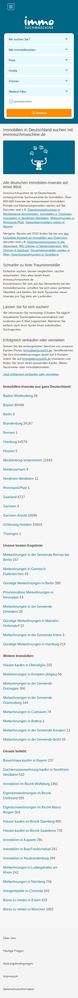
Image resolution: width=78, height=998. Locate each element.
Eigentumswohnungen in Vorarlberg (34, 254)
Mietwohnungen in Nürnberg (24, 881)
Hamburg (10, 442)
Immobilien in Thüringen (56, 214)
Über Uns (9, 938)
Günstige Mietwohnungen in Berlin (28, 583)
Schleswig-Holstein (17, 524)
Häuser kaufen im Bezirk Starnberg (29, 821)
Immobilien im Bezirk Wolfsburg (26, 784)
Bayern (8, 405)
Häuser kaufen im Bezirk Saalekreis (29, 830)
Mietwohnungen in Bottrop (22, 721)
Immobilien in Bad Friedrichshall (27, 849)
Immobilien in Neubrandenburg (26, 858)
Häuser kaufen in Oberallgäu (24, 665)
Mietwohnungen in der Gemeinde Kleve (32, 635)
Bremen (9, 432)
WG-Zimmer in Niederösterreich (40, 246)
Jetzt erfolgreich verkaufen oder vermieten (31, 374)
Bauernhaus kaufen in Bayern (25, 760)
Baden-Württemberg (18, 396)
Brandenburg (12, 423)
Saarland (10, 497)
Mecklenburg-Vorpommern (22, 460)
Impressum (10, 976)
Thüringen (10, 534)
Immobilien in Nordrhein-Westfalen (26, 218)
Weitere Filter (17, 91)
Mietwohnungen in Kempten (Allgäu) (30, 674)
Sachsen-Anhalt (15, 515)
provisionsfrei (22, 101)
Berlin (7, 414)
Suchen (41, 113)
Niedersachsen (14, 469)
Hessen (9, 451)
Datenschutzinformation (18, 989)
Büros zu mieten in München (24, 909)
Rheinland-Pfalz (15, 488)
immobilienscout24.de (37, 350)
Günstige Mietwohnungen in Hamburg (31, 644)
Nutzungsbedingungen (18, 963)
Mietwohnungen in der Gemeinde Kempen (34, 730)
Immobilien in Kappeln (19, 840)
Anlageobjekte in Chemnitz (23, 891)
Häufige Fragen (13, 950)
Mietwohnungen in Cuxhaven (24, 712)
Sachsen (9, 506)
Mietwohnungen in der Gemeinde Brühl (32, 739)
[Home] (39, 23)
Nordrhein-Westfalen (18, 478)
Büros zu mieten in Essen (22, 900)
